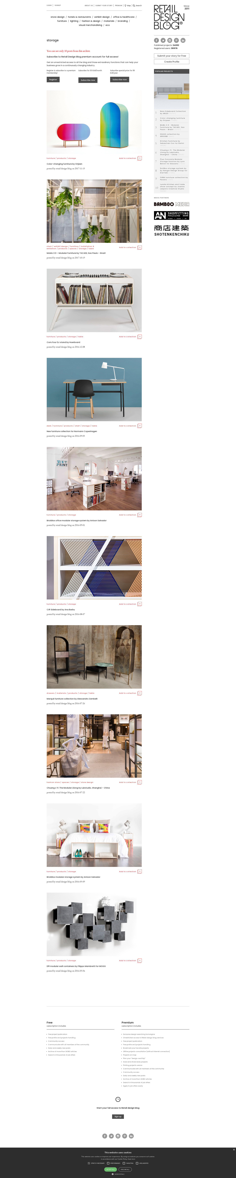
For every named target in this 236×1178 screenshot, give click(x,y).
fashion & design (91, 21)
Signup (58, 5)
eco (108, 25)
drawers (51, 693)
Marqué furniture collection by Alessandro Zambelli (72, 698)
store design (58, 16)
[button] (88, 1163)
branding (123, 21)
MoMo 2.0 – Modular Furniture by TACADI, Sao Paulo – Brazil (76, 253)
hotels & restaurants (79, 16)
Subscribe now (88, 80)
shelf (77, 426)
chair (49, 246)
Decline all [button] (125, 1169)
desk (49, 426)
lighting (74, 21)
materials (109, 21)
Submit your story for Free (171, 55)
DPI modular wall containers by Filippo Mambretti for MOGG (76, 966)
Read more (131, 1159)
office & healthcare (123, 16)
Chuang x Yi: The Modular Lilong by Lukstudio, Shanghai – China (78, 787)
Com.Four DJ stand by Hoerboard (63, 342)
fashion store (53, 782)
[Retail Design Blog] (171, 17)
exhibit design (102, 16)
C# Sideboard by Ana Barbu (61, 609)
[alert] (118, 1163)
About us (89, 5)
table (91, 249)
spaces (73, 249)
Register (53, 79)
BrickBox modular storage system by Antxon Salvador (73, 877)
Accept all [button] (111, 1169)
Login (49, 5)
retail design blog (64, 168)
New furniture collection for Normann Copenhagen (72, 431)
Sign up (118, 1116)
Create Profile (171, 61)
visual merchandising (90, 25)
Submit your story (104, 5)
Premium (118, 5)
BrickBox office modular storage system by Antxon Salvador (77, 520)
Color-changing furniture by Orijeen (64, 164)
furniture (62, 21)
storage (72, 158)
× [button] (234, 1150)
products (61, 158)
